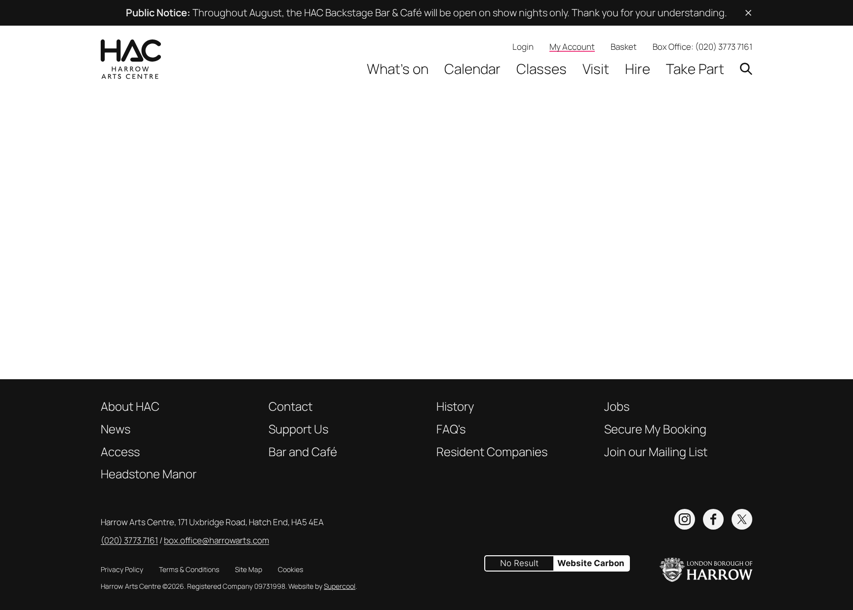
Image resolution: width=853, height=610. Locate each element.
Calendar (472, 68)
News (115, 429)
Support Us (298, 429)
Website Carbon (590, 563)
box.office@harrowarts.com (216, 540)
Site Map (248, 569)
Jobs (616, 406)
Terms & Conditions (189, 569)
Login (523, 46)
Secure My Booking (655, 429)
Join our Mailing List (655, 451)
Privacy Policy (122, 569)
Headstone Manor (148, 473)
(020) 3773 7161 (723, 46)
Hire (637, 68)
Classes (541, 68)
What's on (397, 68)
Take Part (695, 68)
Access (120, 451)
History (455, 406)
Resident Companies (491, 451)
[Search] (746, 69)
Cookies (290, 569)
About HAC (130, 406)
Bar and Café (303, 451)
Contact (290, 406)
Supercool (339, 586)
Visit (595, 68)
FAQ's (450, 429)
